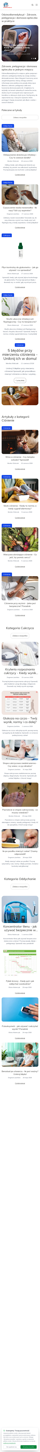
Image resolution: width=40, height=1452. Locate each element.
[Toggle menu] (37, 5)
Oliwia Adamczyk (13, 274)
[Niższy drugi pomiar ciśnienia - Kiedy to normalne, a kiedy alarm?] (20, 43)
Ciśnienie (9, 41)
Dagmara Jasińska (10, 54)
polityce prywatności (9, 1443)
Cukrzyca (6, 235)
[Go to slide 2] (33, 58)
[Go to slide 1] (31, 58)
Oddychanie (7, 126)
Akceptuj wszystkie (28, 1447)
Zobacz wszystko (20, 117)
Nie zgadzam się (11, 1447)
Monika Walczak (13, 161)
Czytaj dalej (20, 380)
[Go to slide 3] (35, 58)
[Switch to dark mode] (32, 5)
